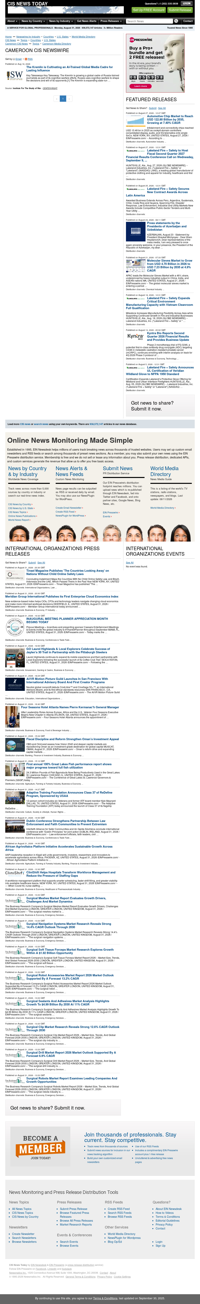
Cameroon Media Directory (56, 43)
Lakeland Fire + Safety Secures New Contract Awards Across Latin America (157, 191)
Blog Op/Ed (115, 1242)
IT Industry (50, 610)
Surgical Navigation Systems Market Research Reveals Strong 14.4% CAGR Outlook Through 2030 (68, 925)
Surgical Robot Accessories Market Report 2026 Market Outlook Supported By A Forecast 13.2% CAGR (70, 977)
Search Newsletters (24, 1238)
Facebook (41, 1268)
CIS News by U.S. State (20, 508)
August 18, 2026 (146, 295)
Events (106, 516)
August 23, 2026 (146, 220)
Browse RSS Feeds (120, 1217)
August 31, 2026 (25, 567)
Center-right (50, 88)
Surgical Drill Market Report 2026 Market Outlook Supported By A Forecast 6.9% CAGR (71, 1054)
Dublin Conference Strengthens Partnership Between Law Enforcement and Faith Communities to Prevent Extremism (66, 822)
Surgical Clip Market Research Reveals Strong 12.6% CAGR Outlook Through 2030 (72, 1028)
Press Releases (110, 21)
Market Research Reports (76, 1224)
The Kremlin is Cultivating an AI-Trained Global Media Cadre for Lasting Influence (69, 68)
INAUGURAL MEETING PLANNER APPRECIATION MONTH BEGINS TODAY (67, 620)
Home (8, 36)
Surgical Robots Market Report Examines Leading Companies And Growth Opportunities (71, 1080)
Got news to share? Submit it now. (152, 405)
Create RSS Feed (65, 511)
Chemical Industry (154, 289)
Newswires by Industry (28, 36)
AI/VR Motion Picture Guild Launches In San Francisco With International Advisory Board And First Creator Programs (67, 680)
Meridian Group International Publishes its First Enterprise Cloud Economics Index (61, 596)
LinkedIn (52, 1268)
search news (41, 424)
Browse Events (69, 1245)
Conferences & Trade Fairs (57, 640)
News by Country (32, 21)
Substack (67, 1268)
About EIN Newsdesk (169, 1209)
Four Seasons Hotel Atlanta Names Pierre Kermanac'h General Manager (70, 707)
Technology (171, 358)
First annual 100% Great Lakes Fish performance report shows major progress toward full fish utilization (69, 765)
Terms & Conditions (168, 1217)
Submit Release (180, 10)
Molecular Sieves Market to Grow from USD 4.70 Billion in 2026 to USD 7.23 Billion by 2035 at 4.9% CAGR (169, 265)
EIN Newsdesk (38, 1264)
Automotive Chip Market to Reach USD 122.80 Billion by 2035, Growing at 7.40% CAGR (170, 119)
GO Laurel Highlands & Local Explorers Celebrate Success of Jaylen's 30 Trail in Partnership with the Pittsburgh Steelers (68, 650)
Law (52, 587)
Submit (152, 108)
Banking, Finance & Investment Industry (43, 755)
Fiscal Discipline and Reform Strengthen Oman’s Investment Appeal (72, 739)
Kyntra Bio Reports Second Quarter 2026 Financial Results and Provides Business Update (168, 336)
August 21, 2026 (146, 257)
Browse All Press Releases (76, 1220)
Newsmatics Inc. (17, 1272)
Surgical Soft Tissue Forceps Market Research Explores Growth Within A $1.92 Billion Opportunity (70, 951)
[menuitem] (30, 1213)
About (11, 21)
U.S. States (63, 36)
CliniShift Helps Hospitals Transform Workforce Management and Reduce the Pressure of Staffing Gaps (70, 874)
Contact (188, 21)
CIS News (10, 40)
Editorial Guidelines (167, 1220)
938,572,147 (88, 27)
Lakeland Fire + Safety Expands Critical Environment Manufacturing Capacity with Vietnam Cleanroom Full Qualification (159, 303)
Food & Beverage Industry (57, 730)
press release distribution (81, 1264)
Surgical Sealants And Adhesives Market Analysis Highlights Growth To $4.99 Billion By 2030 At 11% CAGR (67, 1002)
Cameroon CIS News (16, 43)
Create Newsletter (23, 1234)
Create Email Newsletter (68, 507)
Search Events (69, 1242)
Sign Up (160, 1245)
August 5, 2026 (145, 364)
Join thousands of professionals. (124, 1134)
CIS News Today (27, 3)
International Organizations (37, 587)
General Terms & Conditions (81, 1276)
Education (29, 698)
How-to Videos (165, 1213)
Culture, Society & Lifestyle (37, 812)
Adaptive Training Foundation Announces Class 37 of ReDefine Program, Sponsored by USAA (69, 794)
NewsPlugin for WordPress (70, 515)
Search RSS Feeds (119, 1213)
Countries (48, 36)
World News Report (18, 519)
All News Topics (21, 1209)
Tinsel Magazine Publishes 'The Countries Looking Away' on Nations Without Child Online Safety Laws (67, 572)
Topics (24, 40)
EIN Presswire (110, 512)
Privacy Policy (164, 1224)
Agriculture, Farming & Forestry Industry (43, 783)
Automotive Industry (155, 141)
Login (159, 1242)
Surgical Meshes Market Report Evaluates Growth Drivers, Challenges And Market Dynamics (66, 900)
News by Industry (60, 21)
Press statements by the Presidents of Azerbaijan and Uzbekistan (167, 226)
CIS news (25, 424)
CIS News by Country (19, 504)
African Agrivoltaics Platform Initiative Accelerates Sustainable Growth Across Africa (58, 848)
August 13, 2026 (146, 330)
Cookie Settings (122, 1276)
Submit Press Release (73, 1209)
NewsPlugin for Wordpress (124, 1238)
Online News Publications (22, 515)
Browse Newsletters (24, 1242)
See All (162, 108)
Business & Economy (155, 358)
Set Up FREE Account (148, 10)
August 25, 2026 (146, 185)
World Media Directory (83, 36)
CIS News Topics (17, 512)
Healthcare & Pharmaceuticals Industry (62, 889)
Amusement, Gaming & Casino (39, 670)
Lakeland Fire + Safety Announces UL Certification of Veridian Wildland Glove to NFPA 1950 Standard (160, 370)
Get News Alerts (86, 21)
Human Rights (57, 812)
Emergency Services (54, 915)
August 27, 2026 (146, 113)
